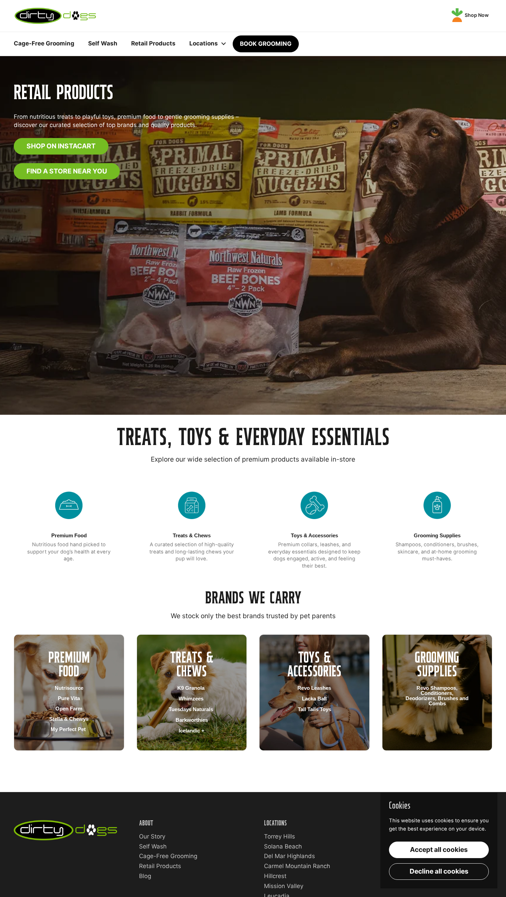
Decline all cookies (439, 871)
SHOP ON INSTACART (61, 146)
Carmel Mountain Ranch (297, 866)
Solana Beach (283, 846)
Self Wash (153, 846)
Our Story (152, 836)
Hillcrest (275, 876)
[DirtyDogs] (55, 16)
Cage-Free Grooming (168, 856)
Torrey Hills (279, 836)
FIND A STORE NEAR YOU (67, 171)
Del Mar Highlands (289, 856)
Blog (145, 876)
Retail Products (160, 866)
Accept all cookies (439, 849)
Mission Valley (283, 886)
